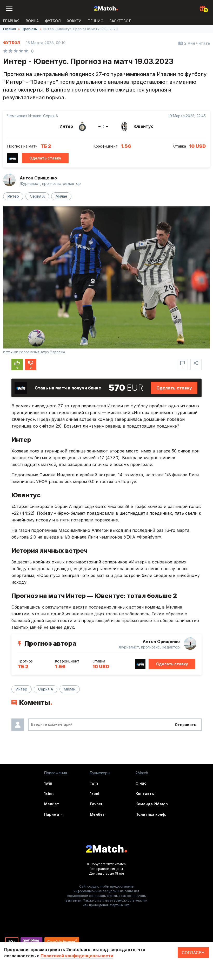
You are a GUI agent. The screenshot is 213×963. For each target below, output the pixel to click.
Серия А (37, 196)
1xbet (49, 793)
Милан (61, 196)
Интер (13, 196)
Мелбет (51, 804)
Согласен (193, 952)
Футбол (53, 21)
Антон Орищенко (38, 177)
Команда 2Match (152, 804)
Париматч (54, 814)
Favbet (96, 804)
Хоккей (74, 21)
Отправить (185, 724)
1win (48, 783)
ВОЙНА (32, 21)
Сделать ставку (45, 158)
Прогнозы (29, 29)
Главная (11, 21)
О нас (141, 783)
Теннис (95, 21)
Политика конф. (151, 814)
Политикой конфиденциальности (77, 955)
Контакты (145, 793)
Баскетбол (120, 21)
